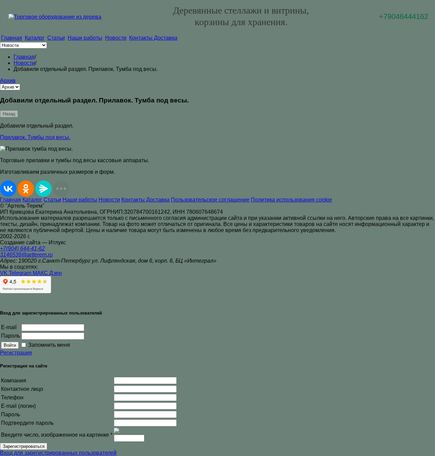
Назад (9, 113)
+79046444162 (403, 16)
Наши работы (85, 38)
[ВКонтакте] (8, 188)
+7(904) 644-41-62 (22, 248)
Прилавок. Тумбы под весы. (35, 137)
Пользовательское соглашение (210, 200)
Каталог (35, 38)
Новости (115, 38)
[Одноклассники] (26, 188)
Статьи (56, 38)
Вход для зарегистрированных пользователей (58, 453)
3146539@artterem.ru (26, 255)
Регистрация (16, 353)
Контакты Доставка (153, 38)
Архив (8, 80)
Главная (11, 38)
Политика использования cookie (291, 200)
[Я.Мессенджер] (43, 188)
